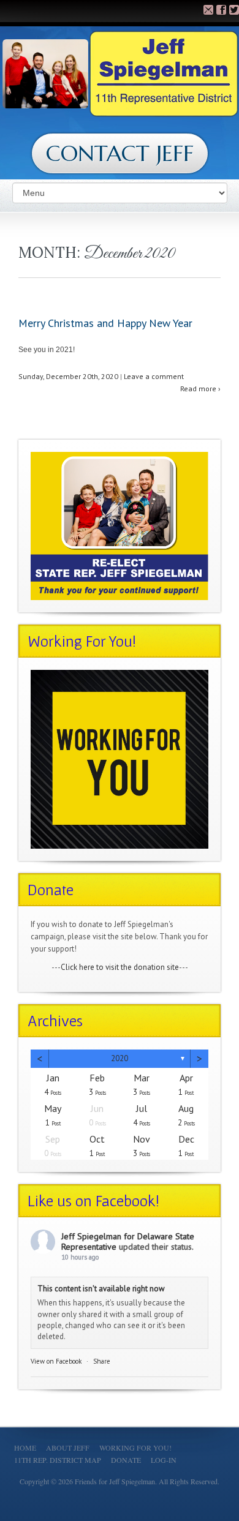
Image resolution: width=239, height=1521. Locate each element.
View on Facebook (56, 1361)
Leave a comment (154, 376)
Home (25, 1447)
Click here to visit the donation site (120, 967)
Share (101, 1361)
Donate (126, 1460)
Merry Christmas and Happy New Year (105, 323)
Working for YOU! (135, 1447)
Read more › (200, 388)
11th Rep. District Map (57, 1460)
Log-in (163, 1460)
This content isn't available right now (101, 1288)
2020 (119, 1058)
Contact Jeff (120, 153)
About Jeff (67, 1447)
